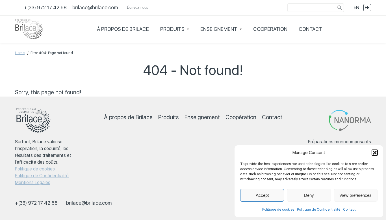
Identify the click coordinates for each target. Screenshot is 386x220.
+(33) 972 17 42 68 (45, 7)
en (356, 7)
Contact (349, 210)
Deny (309, 195)
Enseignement (218, 29)
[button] (375, 152)
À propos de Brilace (123, 29)
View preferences (355, 195)
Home (20, 53)
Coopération (270, 29)
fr (367, 7)
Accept (262, 195)
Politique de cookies (278, 210)
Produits (172, 29)
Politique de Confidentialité (318, 210)
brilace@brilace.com (95, 7)
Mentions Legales (32, 182)
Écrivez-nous (137, 7)
